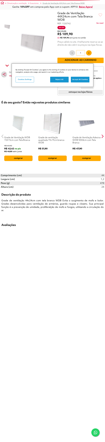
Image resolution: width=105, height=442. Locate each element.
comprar (18, 158)
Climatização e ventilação (17, 3)
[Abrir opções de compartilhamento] (4, 74)
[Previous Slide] (2, 136)
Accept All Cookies (80, 79)
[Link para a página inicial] (2, 3)
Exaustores (34, 3)
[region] (52, 75)
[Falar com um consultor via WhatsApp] (95, 432)
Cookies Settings (25, 79)
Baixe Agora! (86, 7)
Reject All (59, 79)
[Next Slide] (102, 136)
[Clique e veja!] (100, 24)
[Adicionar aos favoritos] (100, 15)
